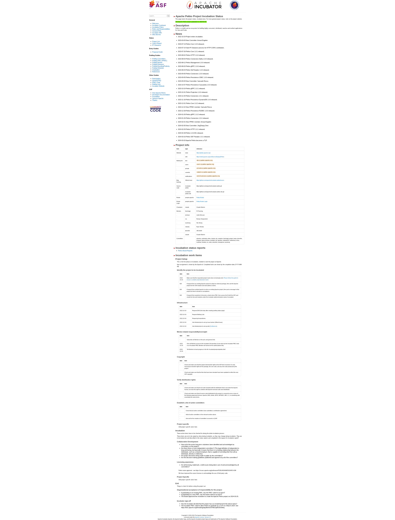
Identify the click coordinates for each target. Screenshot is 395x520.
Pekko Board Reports (185, 251)
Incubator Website (158, 86)
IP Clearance (156, 45)
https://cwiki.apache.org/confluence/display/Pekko (210, 157)
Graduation (156, 70)
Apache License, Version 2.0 (203, 517)
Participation (156, 78)
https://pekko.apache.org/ (203, 153)
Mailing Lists (156, 84)
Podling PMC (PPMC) (159, 60)
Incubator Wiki (157, 33)
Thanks (154, 100)
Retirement (156, 72)
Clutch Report (156, 43)
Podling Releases (158, 64)
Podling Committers (159, 59)
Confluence (213, 326)
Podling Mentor (157, 62)
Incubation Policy (158, 27)
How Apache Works (159, 93)
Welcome (155, 23)
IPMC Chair (156, 82)
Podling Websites (158, 68)
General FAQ (156, 31)
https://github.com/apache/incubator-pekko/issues (210, 180)
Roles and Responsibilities (161, 29)
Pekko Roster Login (201, 201)
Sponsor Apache (157, 98)
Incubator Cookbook (159, 25)
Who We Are (156, 34)
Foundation (156, 96)
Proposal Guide (157, 52)
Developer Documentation (161, 95)
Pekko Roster (200, 197)
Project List (156, 41)
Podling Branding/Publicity (161, 66)
